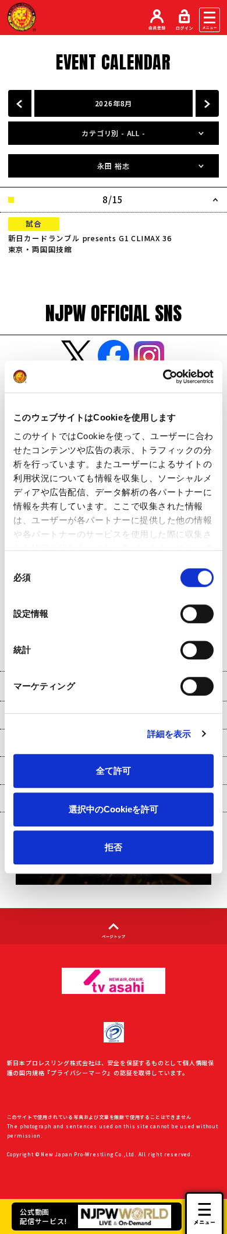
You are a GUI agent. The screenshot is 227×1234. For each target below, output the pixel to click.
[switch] (197, 613)
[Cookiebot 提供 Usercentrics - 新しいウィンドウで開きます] (163, 376)
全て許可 (113, 771)
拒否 (113, 847)
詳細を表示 (169, 734)
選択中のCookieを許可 (113, 809)
